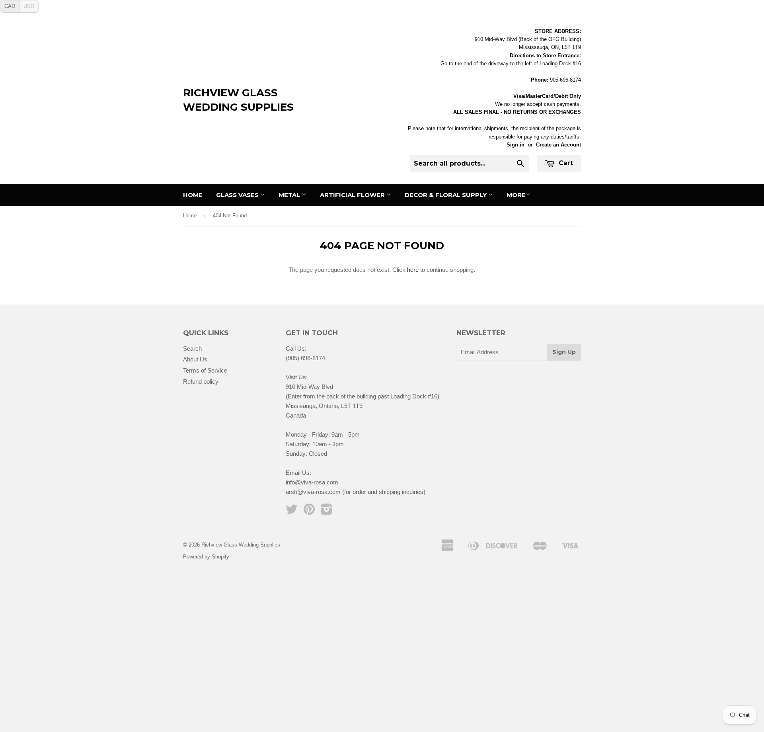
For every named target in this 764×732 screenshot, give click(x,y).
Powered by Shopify (206, 557)
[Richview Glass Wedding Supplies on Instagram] (327, 511)
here (413, 269)
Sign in (515, 145)
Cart (565, 163)
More (516, 195)
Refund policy (200, 381)
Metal (290, 195)
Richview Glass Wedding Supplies (238, 99)
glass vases (238, 195)
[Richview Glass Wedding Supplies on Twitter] (292, 511)
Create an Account (558, 145)
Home (193, 195)
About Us (195, 359)
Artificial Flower (353, 195)
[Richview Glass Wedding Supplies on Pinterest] (309, 511)
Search (192, 348)
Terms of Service (205, 370)
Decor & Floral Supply (446, 195)
